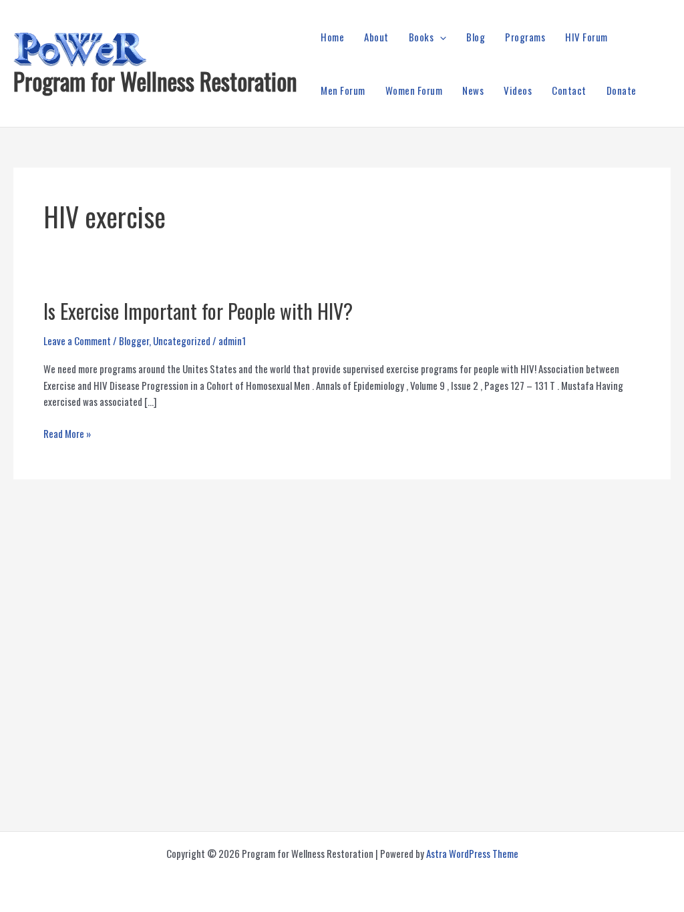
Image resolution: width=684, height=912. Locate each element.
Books (421, 36)
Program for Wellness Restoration (155, 80)
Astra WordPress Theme (472, 853)
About (376, 36)
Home (332, 36)
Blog (475, 36)
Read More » (67, 433)
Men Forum (343, 90)
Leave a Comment (77, 340)
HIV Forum (586, 36)
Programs (525, 36)
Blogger (134, 340)
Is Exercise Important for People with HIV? (198, 311)
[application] (440, 36)
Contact (569, 90)
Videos (518, 90)
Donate (622, 90)
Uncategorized (181, 340)
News (473, 90)
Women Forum (414, 90)
